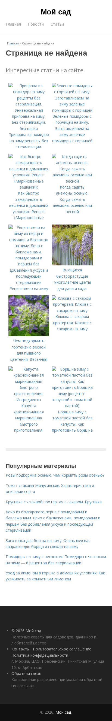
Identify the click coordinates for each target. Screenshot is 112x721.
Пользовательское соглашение (62, 649)
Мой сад (56, 11)
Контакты (20, 649)
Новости (36, 24)
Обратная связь (26, 673)
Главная (13, 24)
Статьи (57, 24)
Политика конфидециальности (39, 655)
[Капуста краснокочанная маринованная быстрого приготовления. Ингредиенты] (28, 399)
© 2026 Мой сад (26, 630)
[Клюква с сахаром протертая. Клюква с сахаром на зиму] (72, 310)
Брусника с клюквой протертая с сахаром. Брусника (54, 501)
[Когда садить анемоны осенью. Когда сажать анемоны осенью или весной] (72, 181)
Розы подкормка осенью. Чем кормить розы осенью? (55, 475)
